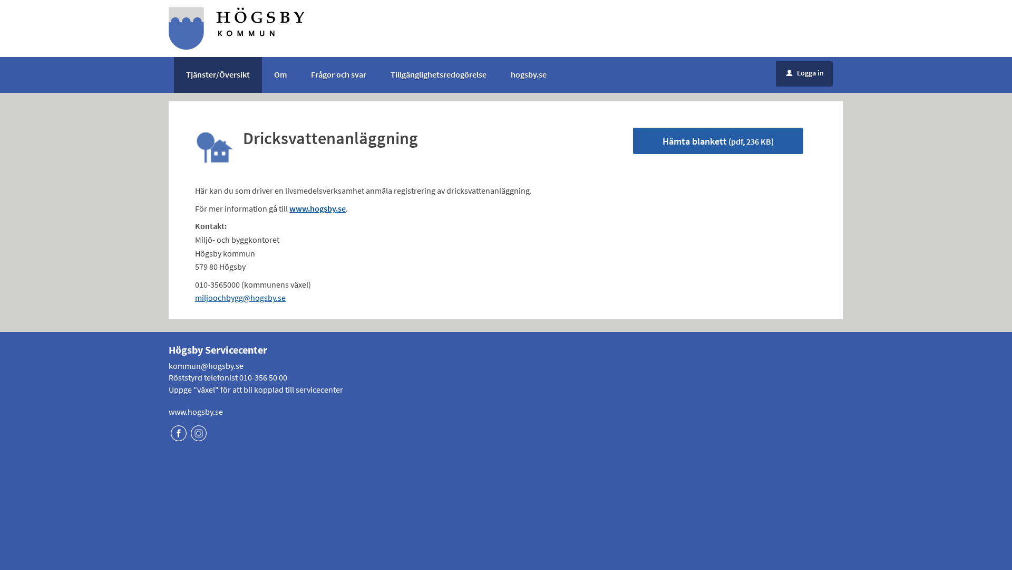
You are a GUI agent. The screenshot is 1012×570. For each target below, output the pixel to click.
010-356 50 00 (263, 377)
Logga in (805, 73)
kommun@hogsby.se (206, 365)
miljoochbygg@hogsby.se (240, 297)
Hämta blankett (718, 141)
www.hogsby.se (196, 411)
